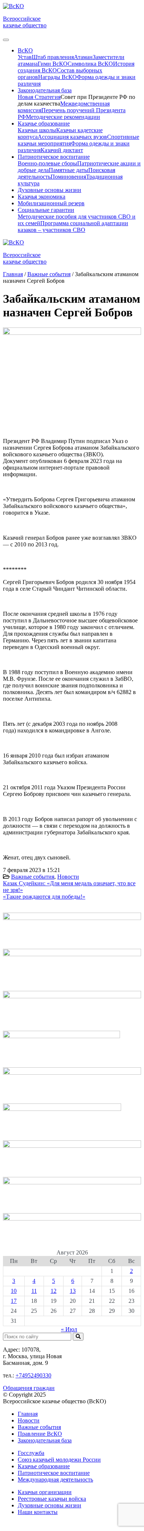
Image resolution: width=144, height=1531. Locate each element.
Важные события (32, 876)
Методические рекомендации (63, 117)
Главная (28, 1414)
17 (14, 1301)
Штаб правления (53, 57)
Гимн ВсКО (53, 64)
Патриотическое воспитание (54, 1473)
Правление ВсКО (40, 1434)
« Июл (69, 1329)
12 (53, 1291)
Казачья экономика (41, 196)
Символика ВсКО (90, 64)
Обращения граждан (29, 1388)
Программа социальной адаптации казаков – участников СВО (73, 226)
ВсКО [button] (25, 50)
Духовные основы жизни (49, 190)
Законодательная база (45, 1440)
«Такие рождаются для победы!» (44, 896)
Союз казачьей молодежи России (59, 1459)
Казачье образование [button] (44, 123)
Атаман (83, 57)
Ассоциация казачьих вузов (72, 137)
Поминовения (68, 177)
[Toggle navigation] (6, 40)
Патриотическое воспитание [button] (54, 157)
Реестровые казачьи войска (52, 1499)
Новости (68, 876)
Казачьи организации (45, 1492)
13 (73, 1291)
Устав (25, 57)
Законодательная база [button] (45, 90)
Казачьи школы (37, 130)
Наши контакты (38, 1512)
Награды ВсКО (57, 77)
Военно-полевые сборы (47, 163)
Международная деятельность (55, 1479)
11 (34, 1291)
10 (14, 1291)
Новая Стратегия (39, 97)
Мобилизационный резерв (51, 203)
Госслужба (31, 1453)
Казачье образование (44, 1466)
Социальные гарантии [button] (46, 210)
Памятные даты (68, 170)
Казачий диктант (62, 150)
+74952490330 (33, 1375)
